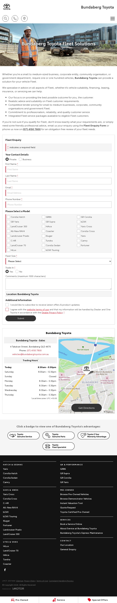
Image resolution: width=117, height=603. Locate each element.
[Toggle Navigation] (112, 18)
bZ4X (6, 511)
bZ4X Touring (10, 516)
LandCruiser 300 (11, 534)
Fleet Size (11, 255)
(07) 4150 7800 (32, 129)
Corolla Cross (10, 498)
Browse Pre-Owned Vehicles (74, 494)
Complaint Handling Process (61, 580)
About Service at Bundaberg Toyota (78, 528)
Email (8, 187)
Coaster (7, 563)
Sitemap (19, 580)
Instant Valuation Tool (71, 503)
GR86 (63, 468)
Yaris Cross (8, 494)
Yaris (5, 468)
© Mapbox (108, 411)
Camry (6, 482)
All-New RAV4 (10, 507)
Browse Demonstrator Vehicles (76, 498)
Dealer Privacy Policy (52, 312)
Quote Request (68, 507)
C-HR (6, 503)
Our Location (67, 544)
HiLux (6, 546)
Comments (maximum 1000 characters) (25, 276)
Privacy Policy (30, 580)
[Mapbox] (66, 410)
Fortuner (7, 525)
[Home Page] (6, 7)
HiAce (6, 554)
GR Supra (65, 473)
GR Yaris (64, 482)
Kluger (6, 520)
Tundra (6, 559)
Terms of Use (42, 580)
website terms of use (38, 309)
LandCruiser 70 (10, 550)
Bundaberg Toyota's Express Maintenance (81, 532)
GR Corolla (65, 477)
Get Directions (86, 407)
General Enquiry (68, 549)
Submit (21, 318)
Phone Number (13, 199)
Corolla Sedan (10, 477)
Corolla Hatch (10, 473)
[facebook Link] (5, 570)
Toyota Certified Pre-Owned (74, 511)
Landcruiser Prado (12, 529)
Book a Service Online (71, 523)
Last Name (11, 175)
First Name (11, 163)
